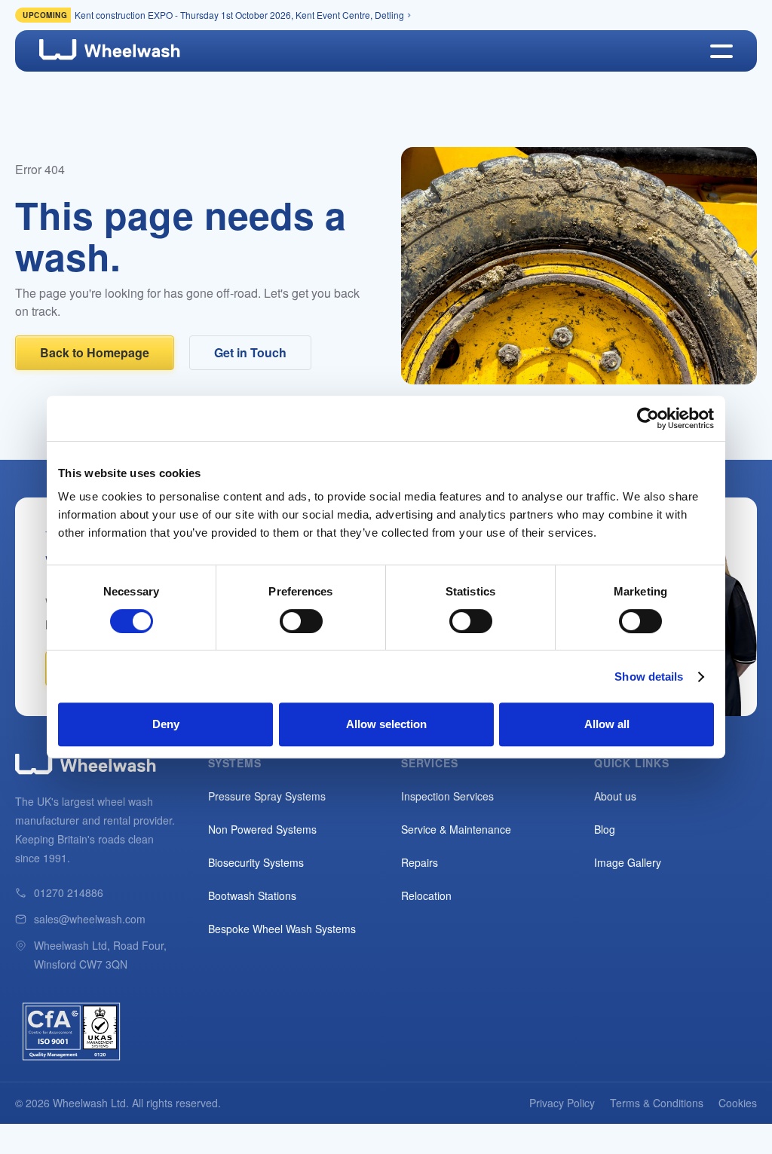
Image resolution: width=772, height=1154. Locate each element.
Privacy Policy (562, 1102)
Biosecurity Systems (256, 862)
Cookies (737, 1102)
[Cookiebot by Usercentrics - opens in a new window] (648, 418)
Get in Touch (250, 352)
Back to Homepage (94, 352)
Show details (648, 676)
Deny (165, 724)
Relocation (426, 895)
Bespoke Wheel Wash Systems (282, 928)
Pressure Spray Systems (267, 796)
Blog (604, 829)
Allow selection (386, 724)
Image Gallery (627, 862)
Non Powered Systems (262, 829)
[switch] (301, 621)
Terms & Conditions (656, 1102)
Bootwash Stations (252, 895)
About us (615, 796)
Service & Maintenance (456, 829)
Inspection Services (447, 796)
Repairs (419, 862)
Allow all (607, 724)
